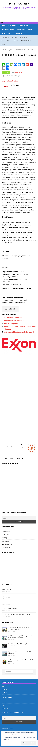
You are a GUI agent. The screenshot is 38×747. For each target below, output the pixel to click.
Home (3, 25)
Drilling (15, 40)
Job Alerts (4, 690)
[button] (2, 23)
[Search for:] (19, 672)
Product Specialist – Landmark (10, 608)
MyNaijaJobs (21, 29)
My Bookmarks (6, 693)
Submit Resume (23, 25)
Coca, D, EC (18, 73)
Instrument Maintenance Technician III (19, 332)
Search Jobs (12, 25)
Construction (6, 541)
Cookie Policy (6, 739)
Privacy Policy (6, 33)
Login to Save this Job (10, 81)
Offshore (14, 37)
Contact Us (19, 33)
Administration (7, 544)
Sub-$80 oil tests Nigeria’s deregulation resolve (21, 644)
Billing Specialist (6, 589)
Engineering (5, 37)
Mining (3, 44)
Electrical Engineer (11, 323)
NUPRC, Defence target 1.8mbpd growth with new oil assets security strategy (21, 636)
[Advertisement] (20, 15)
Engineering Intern (7, 596)
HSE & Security (5, 40)
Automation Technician (13, 317)
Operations (23, 37)
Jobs (3, 687)
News (30, 29)
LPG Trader (5, 602)
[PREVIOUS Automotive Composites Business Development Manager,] (19, 389)
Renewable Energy (26, 40)
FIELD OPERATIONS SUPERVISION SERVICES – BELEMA (16, 614)
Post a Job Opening (8, 29)
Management (6, 547)
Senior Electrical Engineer (14, 320)
